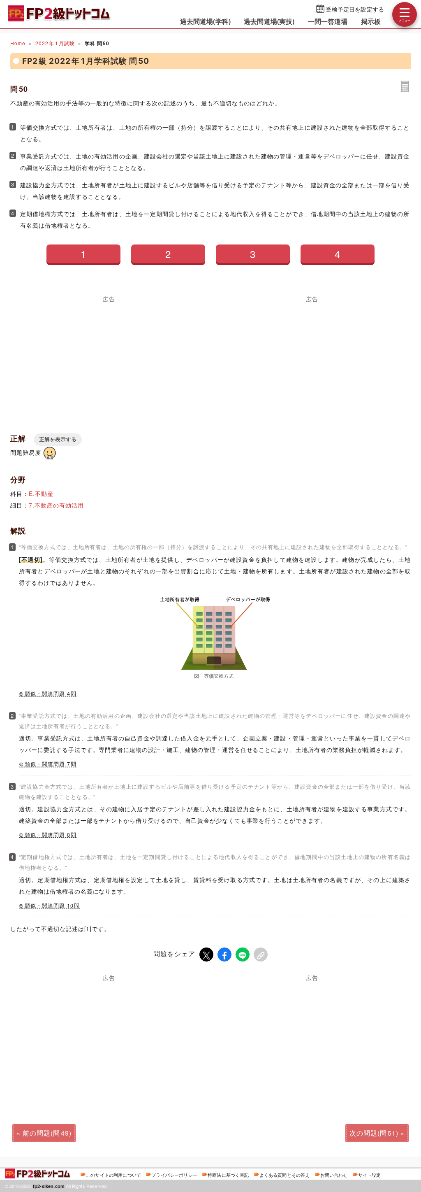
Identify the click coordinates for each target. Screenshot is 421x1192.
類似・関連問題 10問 (52, 905)
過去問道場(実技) (269, 21)
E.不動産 (41, 493)
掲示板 (371, 21)
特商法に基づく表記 (228, 1174)
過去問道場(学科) (205, 21)
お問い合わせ (334, 1174)
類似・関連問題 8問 (50, 834)
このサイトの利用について (113, 1174)
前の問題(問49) (47, 1133)
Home (17, 43)
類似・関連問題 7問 (50, 764)
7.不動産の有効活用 (56, 505)
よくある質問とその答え (284, 1174)
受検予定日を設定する (355, 9)
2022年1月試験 (55, 43)
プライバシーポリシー (174, 1174)
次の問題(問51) (373, 1133)
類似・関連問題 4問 (50, 693)
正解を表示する (57, 439)
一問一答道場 (328, 21)
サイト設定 (369, 1174)
